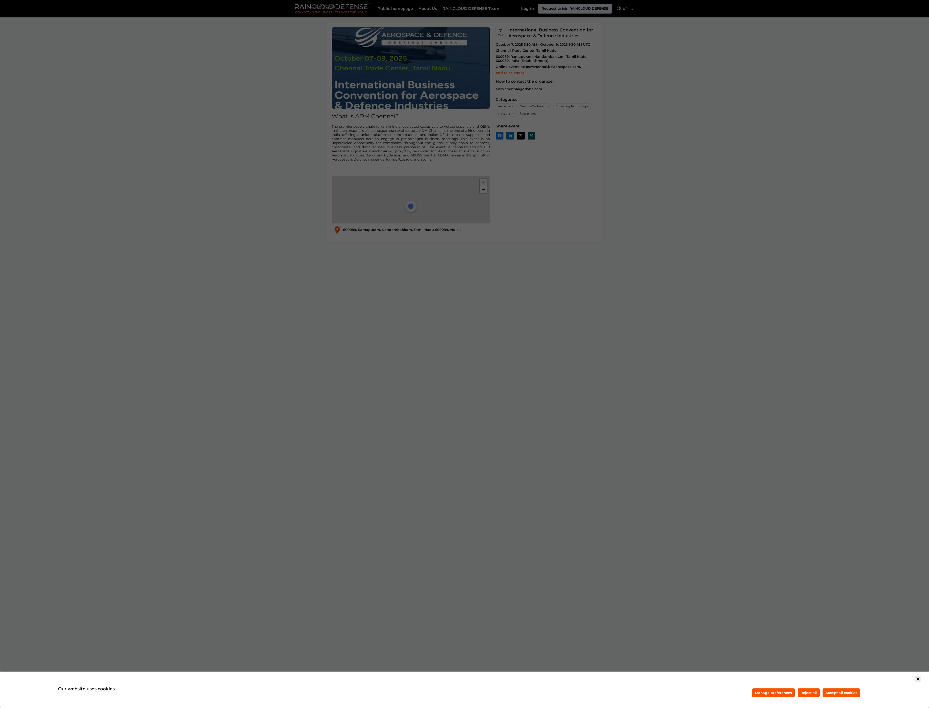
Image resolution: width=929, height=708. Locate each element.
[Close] (917, 679)
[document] (464, 690)
